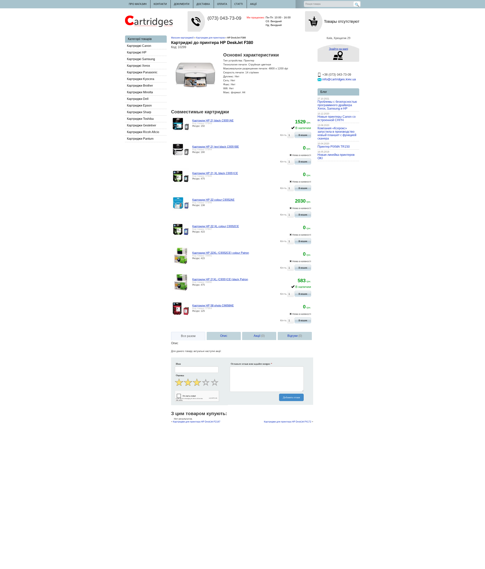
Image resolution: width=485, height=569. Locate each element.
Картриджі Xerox (138, 65)
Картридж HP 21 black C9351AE (213, 120)
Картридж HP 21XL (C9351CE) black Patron (220, 279)
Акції (253, 4)
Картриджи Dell (138, 98)
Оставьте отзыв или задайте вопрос (251, 363)
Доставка (203, 4)
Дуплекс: (228, 76)
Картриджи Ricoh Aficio (143, 132)
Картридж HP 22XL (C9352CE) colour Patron (220, 253)
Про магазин (137, 4)
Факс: (226, 84)
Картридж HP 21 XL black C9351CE (215, 173)
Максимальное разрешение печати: (245, 68)
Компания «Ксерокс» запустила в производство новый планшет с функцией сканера (337, 133)
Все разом (188, 336)
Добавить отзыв (291, 397)
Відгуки (294, 335)
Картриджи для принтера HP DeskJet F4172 (287, 421)
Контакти (160, 4)
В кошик (303, 135)
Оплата (222, 4)
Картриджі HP (136, 52)
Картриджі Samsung (141, 59)
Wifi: (225, 88)
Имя (178, 363)
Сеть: (226, 80)
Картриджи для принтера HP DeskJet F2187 (196, 421)
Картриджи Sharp (139, 112)
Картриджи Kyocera (140, 79)
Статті (238, 4)
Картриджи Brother (140, 85)
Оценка (180, 375)
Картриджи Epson (139, 105)
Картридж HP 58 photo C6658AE (213, 305)
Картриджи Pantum (140, 138)
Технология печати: (235, 64)
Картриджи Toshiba (140, 118)
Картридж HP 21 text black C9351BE (215, 146)
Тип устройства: (233, 60)
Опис (223, 335)
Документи (181, 4)
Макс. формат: (232, 92)
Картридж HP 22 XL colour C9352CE (215, 226)
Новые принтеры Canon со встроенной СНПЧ (337, 118)
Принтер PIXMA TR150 (334, 146)
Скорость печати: (234, 72)
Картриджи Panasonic (142, 72)
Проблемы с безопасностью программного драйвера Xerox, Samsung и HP (337, 105)
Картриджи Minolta (140, 92)
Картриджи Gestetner (141, 125)
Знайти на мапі (338, 48)
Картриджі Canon (139, 45)
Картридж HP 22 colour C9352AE (213, 199)
